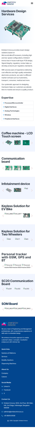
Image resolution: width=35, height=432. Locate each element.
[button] (17, 103)
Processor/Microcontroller (14, 103)
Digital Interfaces (11, 107)
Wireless (8, 115)
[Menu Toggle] (32, 3)
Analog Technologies (12, 111)
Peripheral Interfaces (12, 119)
